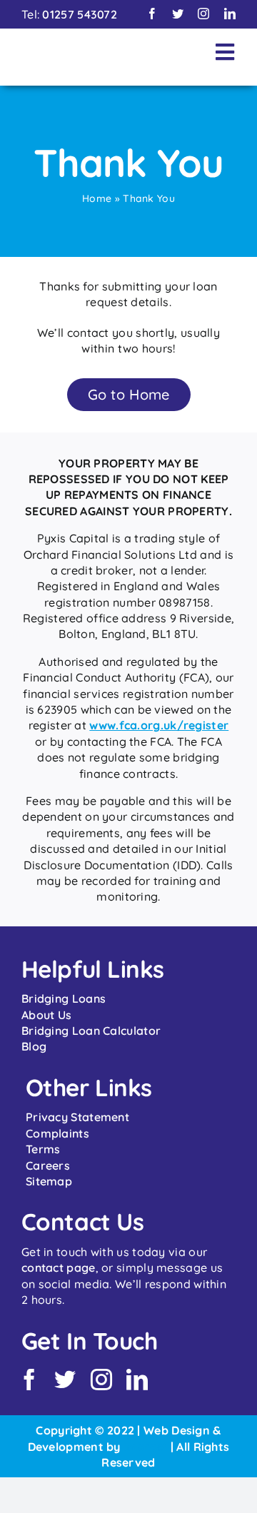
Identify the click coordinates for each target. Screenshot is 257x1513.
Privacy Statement (77, 1117)
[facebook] (152, 13)
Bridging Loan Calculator (91, 1030)
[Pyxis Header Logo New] (101, 47)
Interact (145, 1446)
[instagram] (203, 13)
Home (96, 198)
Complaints (57, 1133)
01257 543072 (79, 14)
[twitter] (177, 13)
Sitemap (49, 1181)
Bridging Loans (63, 998)
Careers (48, 1165)
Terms (43, 1149)
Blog (33, 1046)
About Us (46, 1015)
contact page (58, 1267)
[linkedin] (230, 13)
